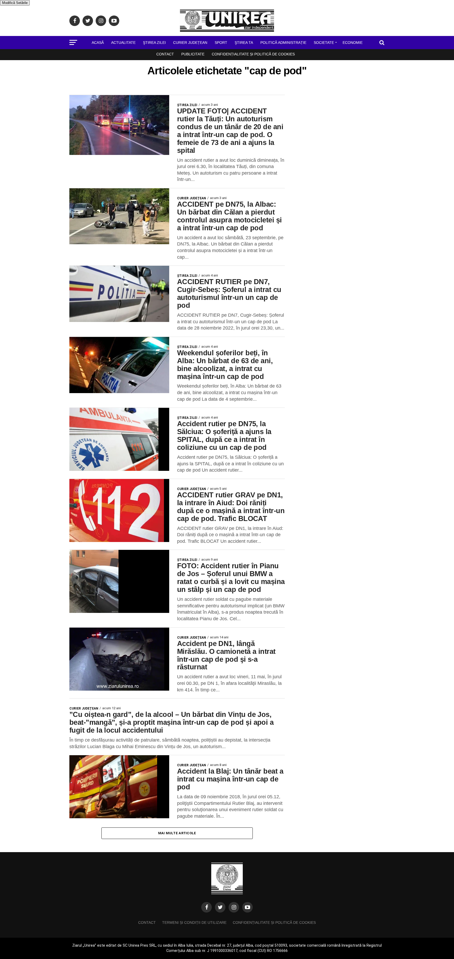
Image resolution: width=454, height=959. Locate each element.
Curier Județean (190, 42)
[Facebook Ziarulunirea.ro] (206, 907)
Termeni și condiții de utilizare (194, 922)
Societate (324, 42)
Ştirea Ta (244, 42)
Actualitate (123, 42)
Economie (353, 42)
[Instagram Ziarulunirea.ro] (234, 907)
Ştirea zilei (154, 42)
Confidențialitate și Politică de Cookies (253, 54)
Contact (165, 54)
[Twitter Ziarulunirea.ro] (220, 907)
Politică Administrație (283, 42)
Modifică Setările (15, 3)
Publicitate (192, 54)
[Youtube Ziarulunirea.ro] (247, 907)
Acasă (98, 42)
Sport (221, 42)
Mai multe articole (177, 833)
